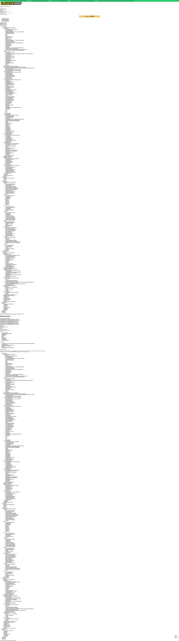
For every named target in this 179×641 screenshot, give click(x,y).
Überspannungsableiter (9, 367)
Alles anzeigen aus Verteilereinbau (11, 29)
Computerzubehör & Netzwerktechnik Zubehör (13, 598)
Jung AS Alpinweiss (9, 572)
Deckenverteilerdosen (9, 74)
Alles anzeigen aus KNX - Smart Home (12, 292)
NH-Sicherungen (8, 43)
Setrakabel (7, 430)
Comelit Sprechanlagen (9, 288)
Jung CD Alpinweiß (9, 246)
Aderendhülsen (8, 462)
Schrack (7, 619)
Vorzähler (7, 63)
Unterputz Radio (6, 296)
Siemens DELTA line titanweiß (11, 186)
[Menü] (177, 635)
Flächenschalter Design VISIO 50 (11, 240)
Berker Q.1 (7, 203)
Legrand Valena (8, 540)
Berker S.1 (7, 199)
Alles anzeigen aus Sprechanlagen (11, 287)
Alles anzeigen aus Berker (10, 195)
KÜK (6, 64)
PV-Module (7, 588)
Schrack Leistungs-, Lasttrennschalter (12, 48)
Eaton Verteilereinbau (9, 30)
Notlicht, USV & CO (7, 603)
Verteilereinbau (6, 28)
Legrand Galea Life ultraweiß (10, 217)
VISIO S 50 (7, 239)
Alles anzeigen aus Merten (10, 221)
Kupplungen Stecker (9, 168)
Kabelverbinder (8, 136)
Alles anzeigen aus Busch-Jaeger (11, 227)
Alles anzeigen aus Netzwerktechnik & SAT (13, 270)
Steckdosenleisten (9, 499)
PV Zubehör (8, 258)
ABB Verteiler (8, 58)
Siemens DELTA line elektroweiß (11, 187)
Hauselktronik (8, 197)
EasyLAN (5, 300)
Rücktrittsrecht (4, 339)
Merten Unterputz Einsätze (10, 222)
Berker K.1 (7, 201)
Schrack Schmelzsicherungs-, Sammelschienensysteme (15, 40)
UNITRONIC (8, 435)
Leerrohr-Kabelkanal (7, 114)
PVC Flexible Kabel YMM (10, 99)
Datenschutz (4, 338)
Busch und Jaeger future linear (11, 229)
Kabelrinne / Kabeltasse (8, 156)
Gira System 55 (8, 535)
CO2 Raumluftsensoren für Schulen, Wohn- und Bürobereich (16, 283)
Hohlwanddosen (8, 404)
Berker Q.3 (7, 204)
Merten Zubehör (8, 225)
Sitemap (3, 346)
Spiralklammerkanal (9, 133)
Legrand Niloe (8, 541)
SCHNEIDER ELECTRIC (10, 32)
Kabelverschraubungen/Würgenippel (12, 150)
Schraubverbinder (9, 139)
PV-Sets (7, 262)
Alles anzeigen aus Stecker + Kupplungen (12, 165)
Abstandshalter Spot (9, 399)
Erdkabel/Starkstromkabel (10, 84)
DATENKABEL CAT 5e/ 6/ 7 (10, 409)
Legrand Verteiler (8, 61)
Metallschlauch (8, 451)
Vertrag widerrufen (5, 332)
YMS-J (7, 110)
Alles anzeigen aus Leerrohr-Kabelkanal (12, 441)
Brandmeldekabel (8, 82)
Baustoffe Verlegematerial (8, 483)
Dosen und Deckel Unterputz (10, 75)
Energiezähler (8, 372)
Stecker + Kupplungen (7, 164)
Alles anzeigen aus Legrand (10, 212)
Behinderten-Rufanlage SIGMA (9, 295)
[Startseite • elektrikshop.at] (11, 5)
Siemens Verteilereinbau (10, 33)
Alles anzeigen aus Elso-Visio (11, 237)
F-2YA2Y (7, 85)
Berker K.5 (7, 200)
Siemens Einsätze (9, 185)
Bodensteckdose (8, 166)
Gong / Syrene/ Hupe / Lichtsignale (9, 301)
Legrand (5, 211)
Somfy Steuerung (6, 624)
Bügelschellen (8, 129)
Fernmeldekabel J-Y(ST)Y (10, 87)
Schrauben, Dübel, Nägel (10, 155)
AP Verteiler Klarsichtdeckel (10, 56)
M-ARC (7, 224)
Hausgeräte (4, 310)
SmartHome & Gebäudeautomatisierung (10, 268)
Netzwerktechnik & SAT (8, 269)
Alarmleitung (8, 80)
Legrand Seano (8, 213)
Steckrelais (7, 373)
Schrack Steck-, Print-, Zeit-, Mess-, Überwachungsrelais (15, 50)
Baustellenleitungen (9, 81)
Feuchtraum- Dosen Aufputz (10, 76)
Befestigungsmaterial (7, 142)
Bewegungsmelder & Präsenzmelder (10, 285)
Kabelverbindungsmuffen (10, 91)
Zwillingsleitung (8, 113)
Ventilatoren (6, 297)
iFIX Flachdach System (9, 583)
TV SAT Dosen (6, 250)
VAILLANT (5, 635)
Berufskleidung (8, 160)
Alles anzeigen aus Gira (10, 206)
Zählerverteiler (8, 52)
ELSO (7, 243)
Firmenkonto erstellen (5, 20)
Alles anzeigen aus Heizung (8, 630)
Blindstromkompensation (10, 284)
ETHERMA (5, 304)
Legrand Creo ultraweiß (9, 215)
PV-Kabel (7, 261)
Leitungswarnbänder (9, 94)
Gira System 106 (8, 208)
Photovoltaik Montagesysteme (11, 257)
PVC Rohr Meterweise (9, 117)
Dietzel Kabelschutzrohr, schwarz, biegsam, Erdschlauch (15, 119)
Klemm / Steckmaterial (7, 134)
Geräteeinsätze (8, 196)
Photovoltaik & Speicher (8, 254)
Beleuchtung (4, 503)
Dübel (7, 146)
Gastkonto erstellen (5, 19)
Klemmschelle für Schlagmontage (11, 477)
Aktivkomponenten (9, 271)
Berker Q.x (7, 530)
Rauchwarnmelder (7, 299)
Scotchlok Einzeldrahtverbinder (11, 140)
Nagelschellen (8, 153)
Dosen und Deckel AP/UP (8, 71)
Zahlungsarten (4, 334)
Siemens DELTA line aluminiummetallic (12, 514)
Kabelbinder (8, 149)
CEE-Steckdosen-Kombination (11, 60)
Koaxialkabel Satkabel (9, 92)
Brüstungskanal (8, 126)
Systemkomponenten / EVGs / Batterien (12, 281)
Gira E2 (7, 210)
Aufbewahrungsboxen (9, 159)
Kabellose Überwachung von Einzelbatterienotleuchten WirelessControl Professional (20, 282)
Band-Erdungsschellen (9, 68)
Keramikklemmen (8, 137)
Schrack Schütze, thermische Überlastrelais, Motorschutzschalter (16, 49)
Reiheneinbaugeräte (9, 36)
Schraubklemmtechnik (9, 138)
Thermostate (6, 308)
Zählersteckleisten (9, 45)
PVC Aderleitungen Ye (9, 98)
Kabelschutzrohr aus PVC (10, 132)
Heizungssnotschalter (9, 167)
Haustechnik (4, 251)
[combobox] (4, 7)
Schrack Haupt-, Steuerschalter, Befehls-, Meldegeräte (14, 47)
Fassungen (5, 501)
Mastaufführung (8, 128)
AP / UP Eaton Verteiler (9, 54)
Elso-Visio (5, 236)
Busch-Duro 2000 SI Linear (10, 233)
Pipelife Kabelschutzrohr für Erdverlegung (12, 120)
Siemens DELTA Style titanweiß (11, 189)
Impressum (4, 335)
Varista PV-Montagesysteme (10, 266)
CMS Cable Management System (11, 144)
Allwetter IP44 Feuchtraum (10, 228)
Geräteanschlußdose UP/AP (10, 207)
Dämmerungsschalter (7, 625)
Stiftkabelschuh (8, 141)
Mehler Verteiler (8, 383)
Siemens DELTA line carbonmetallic (11, 188)
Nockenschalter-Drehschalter (10, 169)
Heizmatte (5, 306)
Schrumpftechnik (8, 103)
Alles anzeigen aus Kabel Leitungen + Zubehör (13, 79)
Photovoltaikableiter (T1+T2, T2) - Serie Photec (13, 70)
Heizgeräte (5, 305)
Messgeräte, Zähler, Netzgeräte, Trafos (10, 294)
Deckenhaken (8, 145)
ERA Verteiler (8, 388)
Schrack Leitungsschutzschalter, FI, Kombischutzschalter (15, 31)
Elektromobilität (4, 302)
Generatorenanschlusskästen (10, 582)
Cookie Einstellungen (5, 340)
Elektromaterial (4, 26)
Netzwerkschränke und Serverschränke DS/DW (13, 274)
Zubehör (7, 520)
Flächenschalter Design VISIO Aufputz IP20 (13, 241)
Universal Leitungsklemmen (10, 41)
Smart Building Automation (8, 267)
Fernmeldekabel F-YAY (9, 86)
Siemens (7, 293)
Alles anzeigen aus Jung (10, 245)
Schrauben (7, 154)
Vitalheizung (6, 309)
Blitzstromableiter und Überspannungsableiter (13, 69)
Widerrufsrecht (4, 337)
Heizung (3, 303)
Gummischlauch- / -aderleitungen (11, 89)
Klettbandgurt (8, 478)
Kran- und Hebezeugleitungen (11, 93)
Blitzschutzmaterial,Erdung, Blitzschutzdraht (11, 66)
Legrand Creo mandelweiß (10, 216)
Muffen (7, 121)
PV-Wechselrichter (9, 265)
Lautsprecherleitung (9, 420)
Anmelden (5, 14)
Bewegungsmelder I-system (10, 191)
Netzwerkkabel (8, 273)
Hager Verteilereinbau (9, 357)
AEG (6, 35)
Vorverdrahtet (8, 118)
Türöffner (7, 290)
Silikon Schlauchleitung (9, 104)
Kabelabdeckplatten (9, 90)
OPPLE (5, 505)
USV (6, 279)
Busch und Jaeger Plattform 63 (11, 556)
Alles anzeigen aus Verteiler (10, 378)
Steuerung (5, 502)
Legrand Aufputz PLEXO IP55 (10, 219)
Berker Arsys (8, 202)
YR (6, 111)
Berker (5, 194)
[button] (89, 16)
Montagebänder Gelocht (10, 152)
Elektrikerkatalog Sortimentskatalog (8, 345)
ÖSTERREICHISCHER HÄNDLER (8, 347)
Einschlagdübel (8, 147)
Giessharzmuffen (8, 415)
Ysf (6, 112)
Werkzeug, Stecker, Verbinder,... (11, 276)
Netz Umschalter (8, 44)
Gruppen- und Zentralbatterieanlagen (12, 609)
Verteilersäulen (6, 173)
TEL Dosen (7, 249)
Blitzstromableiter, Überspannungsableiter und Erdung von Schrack (15, 393)
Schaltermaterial (4, 181)
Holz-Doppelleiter (8, 162)
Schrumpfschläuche (9, 102)
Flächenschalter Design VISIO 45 (11, 567)
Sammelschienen (8, 39)
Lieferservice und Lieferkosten (7, 333)
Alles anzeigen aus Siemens (10, 183)
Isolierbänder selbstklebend (10, 148)
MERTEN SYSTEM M (9, 223)
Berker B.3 (7, 525)
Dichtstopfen (8, 127)
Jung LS (7, 247)
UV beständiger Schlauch (10, 116)
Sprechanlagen (6, 286)
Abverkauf (3, 311)
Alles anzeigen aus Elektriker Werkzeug (12, 158)
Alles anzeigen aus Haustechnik (9, 252)
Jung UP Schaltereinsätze (10, 248)
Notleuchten (8, 278)
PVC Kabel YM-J (8, 101)
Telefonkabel (8, 108)
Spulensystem (8, 106)
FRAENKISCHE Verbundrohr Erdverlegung (13, 446)
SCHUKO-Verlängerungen (10, 171)
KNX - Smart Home (7, 291)
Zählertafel (7, 65)
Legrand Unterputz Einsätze (10, 218)
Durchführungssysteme (9, 83)
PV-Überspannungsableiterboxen (11, 264)
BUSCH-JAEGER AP (9, 234)
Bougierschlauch (8, 131)
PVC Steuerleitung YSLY (10, 97)
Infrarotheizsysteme (7, 307)
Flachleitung (8, 414)
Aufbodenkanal (8, 456)
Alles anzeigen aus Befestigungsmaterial (12, 143)
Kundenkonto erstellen (5, 18)
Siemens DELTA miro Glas (10, 184)
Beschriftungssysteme (9, 161)
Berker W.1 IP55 (8, 198)
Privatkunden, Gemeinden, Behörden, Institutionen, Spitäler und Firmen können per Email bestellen (18, 343)
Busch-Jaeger (6, 226)
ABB (6, 34)
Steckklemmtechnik (9, 467)
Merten (5, 220)
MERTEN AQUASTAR (9, 551)
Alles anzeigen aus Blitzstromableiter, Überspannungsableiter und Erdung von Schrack (20, 394)
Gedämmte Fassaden (9, 77)
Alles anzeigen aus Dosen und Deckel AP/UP (13, 72)
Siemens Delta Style (9, 190)
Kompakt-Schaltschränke (10, 62)
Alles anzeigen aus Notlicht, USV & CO (12, 604)
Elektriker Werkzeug (7, 157)
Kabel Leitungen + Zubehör (8, 78)
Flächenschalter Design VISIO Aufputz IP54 (13, 242)
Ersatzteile (5, 253)
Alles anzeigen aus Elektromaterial (9, 27)
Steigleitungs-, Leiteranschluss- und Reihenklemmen (14, 42)
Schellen (7, 122)
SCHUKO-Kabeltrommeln (10, 170)
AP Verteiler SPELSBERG (10, 57)
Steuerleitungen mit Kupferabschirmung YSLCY (13, 107)
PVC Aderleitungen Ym (9, 425)
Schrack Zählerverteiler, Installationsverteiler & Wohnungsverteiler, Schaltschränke (19, 53)
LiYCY (7, 95)
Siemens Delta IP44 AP (9, 192)
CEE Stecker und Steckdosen (10, 493)
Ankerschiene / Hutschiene (10, 457)
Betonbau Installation (9, 73)
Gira (4, 205)
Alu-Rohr (7, 125)
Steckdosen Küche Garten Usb (11, 498)
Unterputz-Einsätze (9, 561)
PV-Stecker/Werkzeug (9, 263)
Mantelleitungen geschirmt (10, 96)
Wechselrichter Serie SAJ (10, 593)
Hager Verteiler (8, 55)
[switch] (176, 637)
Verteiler (5, 51)
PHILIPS (5, 506)
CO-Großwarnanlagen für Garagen (11, 280)
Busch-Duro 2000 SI (9, 232)
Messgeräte (7, 163)
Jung (4, 244)
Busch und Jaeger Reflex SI (10, 230)
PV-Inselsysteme (8, 260)
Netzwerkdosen (6, 577)
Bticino (7, 614)
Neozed (7, 38)
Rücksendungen (4, 344)
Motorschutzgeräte (9, 37)
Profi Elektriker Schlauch (10, 115)
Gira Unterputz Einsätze (9, 209)
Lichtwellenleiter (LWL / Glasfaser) (11, 272)
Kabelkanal (7, 124)
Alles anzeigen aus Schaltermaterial (10, 182)
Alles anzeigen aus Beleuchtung (9, 504)
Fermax (7, 289)
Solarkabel (7, 105)
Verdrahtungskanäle (9, 123)
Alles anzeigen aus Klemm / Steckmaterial (13, 135)
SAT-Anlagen (8, 275)
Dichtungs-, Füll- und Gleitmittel (11, 472)
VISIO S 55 (7, 238)
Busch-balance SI (8, 231)
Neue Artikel (4, 312)
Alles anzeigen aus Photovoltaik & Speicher (13, 255)
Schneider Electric (9, 59)
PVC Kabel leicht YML (9, 100)
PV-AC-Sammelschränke (10, 259)
